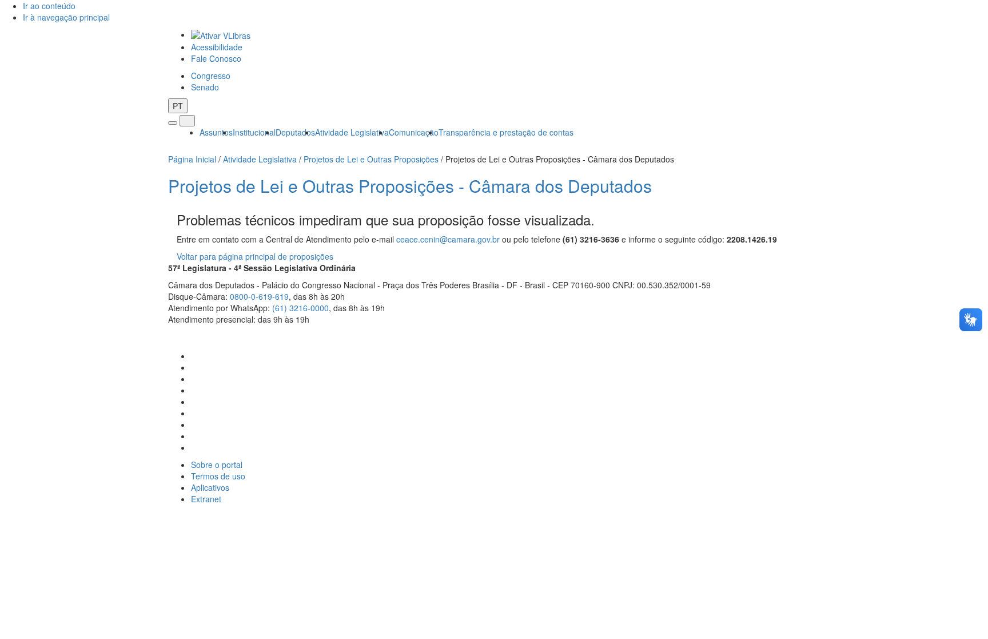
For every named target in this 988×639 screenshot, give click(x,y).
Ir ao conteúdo (49, 5)
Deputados (295, 132)
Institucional (254, 132)
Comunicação (414, 132)
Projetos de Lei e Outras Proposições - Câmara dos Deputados (410, 185)
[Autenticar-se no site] (817, 333)
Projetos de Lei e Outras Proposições (371, 159)
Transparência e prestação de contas (506, 132)
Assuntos (216, 132)
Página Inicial (192, 159)
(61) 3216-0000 (300, 307)
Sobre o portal (216, 464)
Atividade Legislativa (352, 132)
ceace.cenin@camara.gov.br (448, 239)
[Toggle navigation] (172, 123)
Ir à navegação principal (66, 17)
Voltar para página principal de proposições (255, 256)
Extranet (206, 499)
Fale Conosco (216, 58)
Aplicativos (210, 487)
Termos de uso (218, 476)
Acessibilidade (216, 47)
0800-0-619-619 (259, 296)
